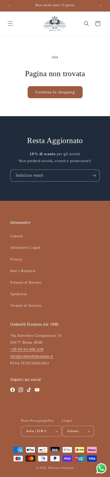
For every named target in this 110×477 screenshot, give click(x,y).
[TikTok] (29, 389)
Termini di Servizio (25, 305)
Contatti (16, 236)
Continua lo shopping (55, 92)
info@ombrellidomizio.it (31, 356)
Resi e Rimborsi (23, 271)
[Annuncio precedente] (9, 5)
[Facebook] (12, 389)
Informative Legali (25, 248)
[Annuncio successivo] (100, 5)
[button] (10, 23)
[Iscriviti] (94, 176)
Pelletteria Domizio (61, 467)
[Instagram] (20, 389)
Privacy (16, 259)
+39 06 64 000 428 (26, 349)
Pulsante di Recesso (25, 282)
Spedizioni (18, 294)
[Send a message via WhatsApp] (101, 468)
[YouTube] (37, 389)
